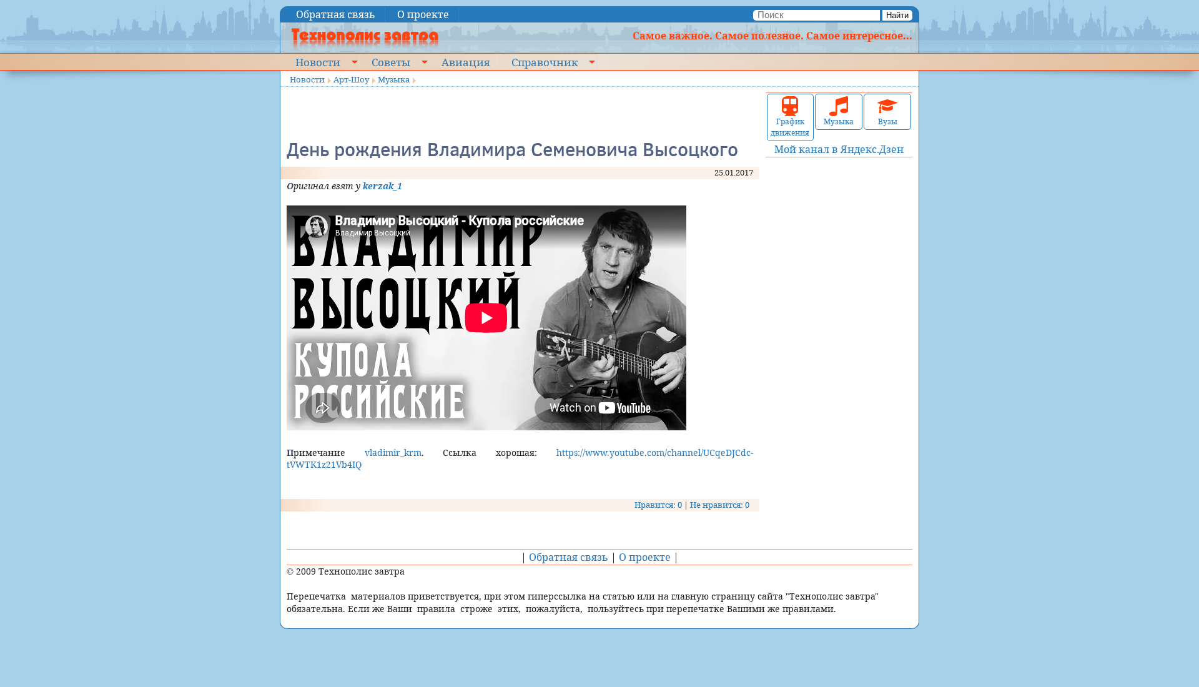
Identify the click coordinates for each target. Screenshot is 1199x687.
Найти (897, 15)
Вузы (887, 121)
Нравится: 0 (658, 504)
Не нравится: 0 (719, 504)
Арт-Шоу (351, 79)
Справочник (544, 61)
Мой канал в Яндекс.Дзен (839, 149)
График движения (790, 127)
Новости (317, 61)
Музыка (394, 79)
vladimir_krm (393, 452)
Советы (391, 61)
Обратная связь (335, 14)
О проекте (423, 14)
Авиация (466, 61)
